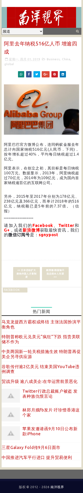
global (9, 64)
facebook (12, 289)
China (66, 59)
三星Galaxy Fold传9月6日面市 (31, 447)
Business (53, 59)
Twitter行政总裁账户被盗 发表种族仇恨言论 (50, 393)
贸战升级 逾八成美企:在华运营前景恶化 (39, 381)
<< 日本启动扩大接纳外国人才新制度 (26, 273)
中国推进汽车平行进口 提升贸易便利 (37, 457)
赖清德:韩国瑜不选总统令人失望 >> (55, 273)
